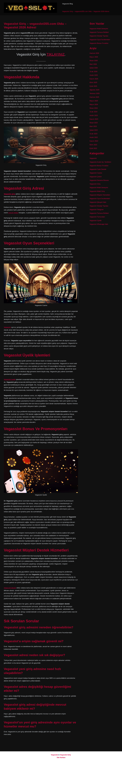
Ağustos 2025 (94, 90)
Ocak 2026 (93, 71)
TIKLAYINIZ (56, 54)
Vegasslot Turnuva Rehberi (99, 32)
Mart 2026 (93, 64)
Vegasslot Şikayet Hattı (98, 202)
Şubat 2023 (94, 130)
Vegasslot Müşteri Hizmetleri (100, 195)
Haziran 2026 (94, 53)
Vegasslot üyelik (9, 379)
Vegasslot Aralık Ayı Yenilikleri (100, 162)
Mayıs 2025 (94, 101)
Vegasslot (7, 327)
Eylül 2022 (93, 148)
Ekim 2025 (93, 82)
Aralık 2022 (94, 137)
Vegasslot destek (10, 588)
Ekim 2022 (93, 145)
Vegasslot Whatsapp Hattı (99, 224)
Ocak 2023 (93, 134)
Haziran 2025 (94, 97)
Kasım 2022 (94, 141)
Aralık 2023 (94, 115)
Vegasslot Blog (67, 4)
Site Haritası (61, 757)
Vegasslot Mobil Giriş (97, 191)
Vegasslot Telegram (97, 209)
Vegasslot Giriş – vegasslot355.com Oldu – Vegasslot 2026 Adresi (85, 11)
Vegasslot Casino (96, 173)
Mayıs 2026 (94, 57)
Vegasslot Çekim (96, 177)
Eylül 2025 (93, 86)
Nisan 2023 (94, 123)
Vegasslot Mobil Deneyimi (99, 29)
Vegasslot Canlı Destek (98, 169)
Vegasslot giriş (9, 194)
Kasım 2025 (94, 79)
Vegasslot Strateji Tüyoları (99, 36)
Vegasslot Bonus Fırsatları (99, 43)
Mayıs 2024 (94, 104)
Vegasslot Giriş (95, 184)
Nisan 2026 (94, 60)
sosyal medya (13, 213)
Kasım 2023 (94, 119)
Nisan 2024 (94, 108)
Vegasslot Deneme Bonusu (99, 180)
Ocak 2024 (93, 112)
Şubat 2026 (94, 68)
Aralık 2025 (94, 75)
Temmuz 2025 (95, 93)
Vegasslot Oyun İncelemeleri (100, 40)
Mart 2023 (93, 126)
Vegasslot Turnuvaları (97, 217)
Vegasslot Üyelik (96, 220)
